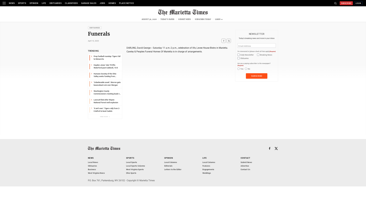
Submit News (184, 19)
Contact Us (245, 169)
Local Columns (170, 162)
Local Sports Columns (135, 166)
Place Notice (126, 3)
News (12, 3)
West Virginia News (96, 173)
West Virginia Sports (135, 169)
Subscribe (346, 3)
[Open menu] (4, 3)
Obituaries (55, 3)
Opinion (34, 3)
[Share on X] (228, 41)
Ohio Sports (131, 173)
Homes (112, 3)
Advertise (245, 166)
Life (44, 3)
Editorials (168, 166)
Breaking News (266, 55)
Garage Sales (88, 3)
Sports (22, 3)
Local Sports (131, 162)
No (249, 69)
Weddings (206, 173)
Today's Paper (167, 19)
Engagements (208, 169)
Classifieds (71, 3)
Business (92, 169)
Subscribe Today (203, 19)
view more (104, 117)
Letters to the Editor (172, 169)
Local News (93, 162)
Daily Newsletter (247, 55)
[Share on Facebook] (223, 41)
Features (206, 166)
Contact (245, 158)
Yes (241, 69)
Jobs (102, 3)
